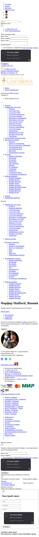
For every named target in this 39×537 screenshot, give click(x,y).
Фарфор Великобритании (17, 187)
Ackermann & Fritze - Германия (15, 399)
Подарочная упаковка (12, 424)
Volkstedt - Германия (11, 405)
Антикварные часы (15, 149)
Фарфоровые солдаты (16, 132)
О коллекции (9, 426)
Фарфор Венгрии (15, 191)
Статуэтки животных (16, 214)
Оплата (7, 6)
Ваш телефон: (5, 38)
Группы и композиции (16, 127)
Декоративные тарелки (16, 152)
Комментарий (5, 44)
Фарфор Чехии (14, 192)
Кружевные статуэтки (16, 120)
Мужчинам (12, 158)
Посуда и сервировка (16, 248)
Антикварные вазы (15, 147)
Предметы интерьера (12, 140)
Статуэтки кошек (14, 129)
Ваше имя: (4, 36)
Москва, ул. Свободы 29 (19, 374)
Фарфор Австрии (15, 185)
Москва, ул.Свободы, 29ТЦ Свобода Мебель (8, 483)
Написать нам (9, 10)
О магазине (9, 419)
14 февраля (12, 169)
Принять (4, 329)
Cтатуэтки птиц (14, 111)
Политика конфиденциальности (16, 432)
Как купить (9, 433)
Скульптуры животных (17, 114)
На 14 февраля (14, 273)
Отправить (5, 64)
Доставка (8, 4)
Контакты (8, 8)
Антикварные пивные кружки (15, 138)
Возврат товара (10, 435)
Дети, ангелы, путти (16, 122)
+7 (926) (11, 29)
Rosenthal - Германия (12, 401)
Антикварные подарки (12, 258)
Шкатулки (12, 151)
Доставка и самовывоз (12, 421)
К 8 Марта (12, 271)
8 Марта (11, 165)
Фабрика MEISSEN (15, 208)
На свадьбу (12, 160)
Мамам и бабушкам (15, 156)
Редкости (12, 109)
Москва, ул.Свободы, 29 (9, 73)
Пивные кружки (10, 239)
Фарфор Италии (14, 180)
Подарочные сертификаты (18, 174)
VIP (10, 267)
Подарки (8, 154)
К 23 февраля (13, 167)
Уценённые (13, 136)
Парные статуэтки (15, 123)
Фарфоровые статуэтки (13, 107)
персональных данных (30, 48)
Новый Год (12, 171)
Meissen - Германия (11, 410)
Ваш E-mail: (5, 40)
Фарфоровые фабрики (12, 198)
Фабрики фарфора (11, 176)
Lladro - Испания (10, 414)
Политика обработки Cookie (10, 394)
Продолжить (5, 311)
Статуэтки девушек (15, 116)
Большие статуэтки (15, 234)
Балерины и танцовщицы (17, 118)
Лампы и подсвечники (16, 143)
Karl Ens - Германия (11, 403)
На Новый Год (14, 269)
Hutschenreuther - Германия (14, 406)
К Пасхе (11, 276)
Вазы (10, 249)
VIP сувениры (13, 163)
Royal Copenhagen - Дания (14, 408)
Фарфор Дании (14, 183)
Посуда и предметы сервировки (19, 145)
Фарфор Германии (15, 178)
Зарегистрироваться (11, 90)
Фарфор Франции (15, 181)
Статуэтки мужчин (15, 125)
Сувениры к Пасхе (15, 172)
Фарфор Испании (15, 189)
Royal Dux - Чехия (11, 412)
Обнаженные (13, 131)
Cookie (24, 322)
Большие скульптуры (16, 134)
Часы (10, 251)
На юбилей (12, 161)
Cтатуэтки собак (14, 112)
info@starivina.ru (14, 31)
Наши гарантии (10, 428)
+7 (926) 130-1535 (10, 69)
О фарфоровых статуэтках (14, 430)
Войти (7, 88)
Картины (12, 142)
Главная (7, 105)
